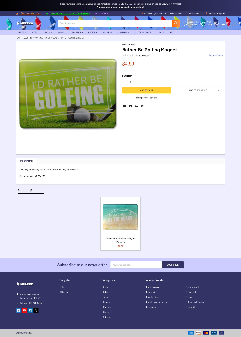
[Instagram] (30, 310)
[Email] (130, 106)
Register (221, 13)
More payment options (146, 97)
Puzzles (76, 32)
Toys (47, 32)
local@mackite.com (105, 3)
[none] (68, 93)
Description (26, 161)
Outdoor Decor (143, 32)
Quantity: (127, 75)
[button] (198, 90)
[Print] (136, 106)
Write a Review (216, 55)
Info (171, 32)
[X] (35, 310)
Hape (190, 297)
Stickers (107, 32)
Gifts (21, 32)
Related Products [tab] (31, 190)
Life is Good (193, 286)
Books (91, 32)
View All (191, 307)
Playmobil (150, 291)
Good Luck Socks (196, 302)
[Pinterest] (142, 106)
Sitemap (64, 291)
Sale (161, 32)
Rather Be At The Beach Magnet (120, 238)
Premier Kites (152, 297)
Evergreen (151, 307)
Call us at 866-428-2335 (31, 303)
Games (61, 32)
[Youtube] (24, 310)
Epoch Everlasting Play (157, 302)
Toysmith (192, 291)
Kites (34, 32)
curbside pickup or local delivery (151, 3)
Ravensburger (152, 286)
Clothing (122, 32)
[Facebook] (124, 106)
